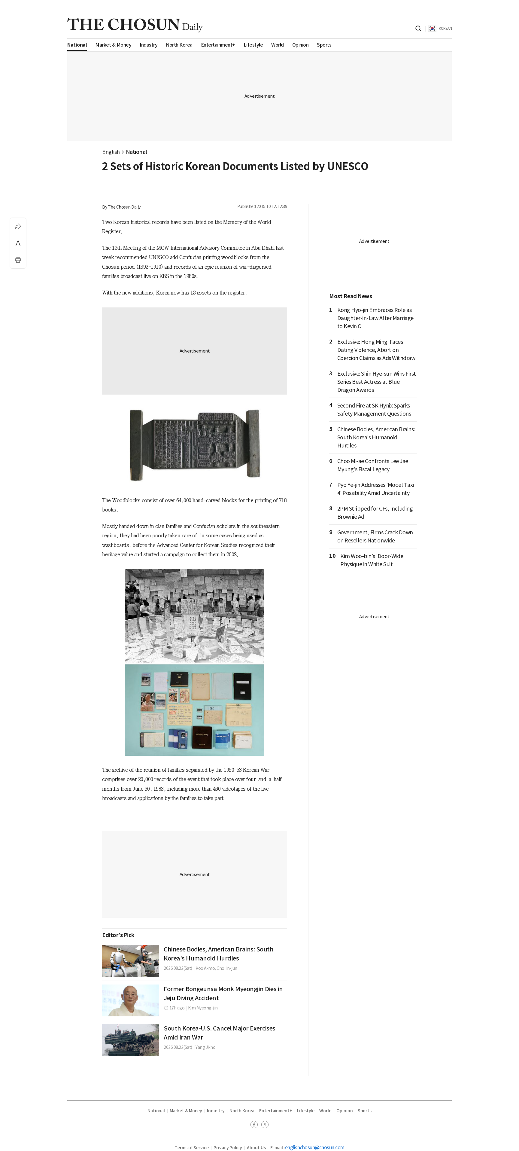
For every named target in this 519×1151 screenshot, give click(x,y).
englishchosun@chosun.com (314, 1147)
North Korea (241, 1110)
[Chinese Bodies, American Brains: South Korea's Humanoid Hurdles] (130, 961)
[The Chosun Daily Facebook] (255, 1125)
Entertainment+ (275, 1110)
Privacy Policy (228, 1147)
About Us (256, 1147)
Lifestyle (305, 1110)
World (325, 1110)
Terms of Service (192, 1147)
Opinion (344, 1110)
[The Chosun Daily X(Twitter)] (265, 1125)
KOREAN (445, 28)
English (111, 151)
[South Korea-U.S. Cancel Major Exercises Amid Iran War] (130, 1040)
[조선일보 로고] (135, 25)
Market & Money (186, 1110)
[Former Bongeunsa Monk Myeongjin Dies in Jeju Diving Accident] (130, 1000)
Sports (365, 1110)
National (136, 151)
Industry (215, 1110)
